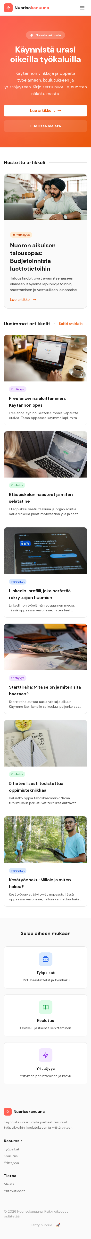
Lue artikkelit (42, 110)
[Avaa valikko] (82, 8)
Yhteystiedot (14, 1191)
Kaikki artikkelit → (73, 323)
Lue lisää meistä (45, 126)
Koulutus (11, 1156)
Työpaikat (11, 1149)
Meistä (9, 1184)
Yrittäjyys (11, 1163)
